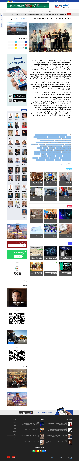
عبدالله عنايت (24, 191)
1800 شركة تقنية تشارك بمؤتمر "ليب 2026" (51, 235)
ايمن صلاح (24, 128)
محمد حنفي (17, 128)
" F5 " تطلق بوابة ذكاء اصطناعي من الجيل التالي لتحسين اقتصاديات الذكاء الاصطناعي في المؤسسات (17, 304)
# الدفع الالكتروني (68, 150)
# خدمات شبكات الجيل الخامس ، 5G (46, 152)
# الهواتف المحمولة (55, 144)
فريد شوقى (17, 119)
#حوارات (15, 442)
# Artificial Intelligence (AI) (52, 146)
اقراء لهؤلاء (24, 110)
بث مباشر (30, 11)
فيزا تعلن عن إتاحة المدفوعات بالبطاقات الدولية (52, 220)
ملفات (59, 11)
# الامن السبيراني (37, 154)
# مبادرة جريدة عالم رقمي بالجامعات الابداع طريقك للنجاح (63, 142)
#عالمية (15, 434)
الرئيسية (69, 11)
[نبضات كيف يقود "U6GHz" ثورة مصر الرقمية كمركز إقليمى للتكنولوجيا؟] (17, 28)
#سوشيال (14, 431)
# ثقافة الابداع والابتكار (43, 146)
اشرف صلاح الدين (24, 216)
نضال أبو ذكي (17, 207)
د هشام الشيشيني (17, 164)
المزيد (25, 11)
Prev (8, 297)
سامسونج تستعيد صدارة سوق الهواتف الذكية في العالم (66, 257)
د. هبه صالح (17, 136)
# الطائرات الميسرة (43, 156)
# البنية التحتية (62, 144)
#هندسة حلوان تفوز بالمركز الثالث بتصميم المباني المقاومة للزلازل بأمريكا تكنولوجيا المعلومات (53, 134)
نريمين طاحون (24, 199)
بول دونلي (17, 191)
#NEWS (15, 439)
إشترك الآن (18, 256)
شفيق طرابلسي (10, 182)
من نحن (8, 457)
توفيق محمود (24, 164)
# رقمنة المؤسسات (52, 148)
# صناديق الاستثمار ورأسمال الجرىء (44, 157)
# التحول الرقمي (68, 136)
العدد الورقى (2, 17)
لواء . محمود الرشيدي (10, 137)
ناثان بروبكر (17, 173)
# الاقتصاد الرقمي (43, 150)
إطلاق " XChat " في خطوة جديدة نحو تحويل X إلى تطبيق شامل (51, 257)
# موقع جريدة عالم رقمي (50, 140)
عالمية (47, 11)
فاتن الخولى (24, 119)
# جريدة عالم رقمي (36, 136)
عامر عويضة (17, 199)
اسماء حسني (24, 146)
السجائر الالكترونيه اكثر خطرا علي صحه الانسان (65, 235)
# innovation (60, 146)
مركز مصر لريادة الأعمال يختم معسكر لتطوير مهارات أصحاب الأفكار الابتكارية (51, 183)
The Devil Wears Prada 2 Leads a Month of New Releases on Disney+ (57, 424)
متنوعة (43, 11)
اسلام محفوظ (10, 164)
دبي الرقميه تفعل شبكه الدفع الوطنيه (37, 235)
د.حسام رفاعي (10, 207)
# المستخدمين (49, 154)
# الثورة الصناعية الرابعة (51, 156)
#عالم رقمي (57, 136)
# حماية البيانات (39, 148)
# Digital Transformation (67, 146)
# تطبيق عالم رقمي (42, 144)
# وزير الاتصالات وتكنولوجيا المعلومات (42, 138)
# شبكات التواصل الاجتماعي (56, 152)
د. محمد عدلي (17, 146)
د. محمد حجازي (24, 155)
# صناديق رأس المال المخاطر (54, 157)
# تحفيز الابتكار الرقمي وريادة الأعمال (59, 150)
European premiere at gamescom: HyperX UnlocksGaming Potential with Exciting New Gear (57, 430)
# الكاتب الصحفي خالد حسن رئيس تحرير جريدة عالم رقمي (63, 140)
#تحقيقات (14, 422)
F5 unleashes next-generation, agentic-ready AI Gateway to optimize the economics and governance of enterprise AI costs (56, 442)
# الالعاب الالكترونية (68, 144)
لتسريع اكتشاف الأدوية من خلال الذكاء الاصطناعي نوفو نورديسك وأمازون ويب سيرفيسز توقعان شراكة (29, 424)
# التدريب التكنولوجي (51, 136)
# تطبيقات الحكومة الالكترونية (66, 159)
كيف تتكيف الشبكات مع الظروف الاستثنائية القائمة (51, 273)
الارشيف (2, 25)
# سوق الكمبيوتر (48, 144)
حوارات (34, 11)
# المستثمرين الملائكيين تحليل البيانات (65, 157)
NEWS (38, 11)
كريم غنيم (10, 155)
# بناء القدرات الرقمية (44, 136)
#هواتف (15, 428)
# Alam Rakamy (43, 140)
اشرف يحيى (10, 191)
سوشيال (51, 11)
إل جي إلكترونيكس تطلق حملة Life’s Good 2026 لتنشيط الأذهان (37, 221)
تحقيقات (64, 11)
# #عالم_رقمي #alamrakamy (40, 159)
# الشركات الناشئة (36, 152)
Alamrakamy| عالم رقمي (56, 457)
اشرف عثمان (17, 155)
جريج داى (24, 207)
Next (26, 297)
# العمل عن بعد (43, 154)
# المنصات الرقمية (55, 154)
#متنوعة (15, 437)
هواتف (55, 11)
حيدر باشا (24, 181)
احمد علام (24, 173)
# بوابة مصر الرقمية (59, 156)
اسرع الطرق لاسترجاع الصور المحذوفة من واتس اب (66, 273)
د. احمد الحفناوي (10, 146)
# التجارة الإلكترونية (50, 150)
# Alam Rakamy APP (35, 144)
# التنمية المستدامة (58, 159)
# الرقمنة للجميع (35, 157)
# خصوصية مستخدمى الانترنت (66, 152)
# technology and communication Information (64, 148)
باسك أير (10, 173)
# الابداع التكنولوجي (62, 154)
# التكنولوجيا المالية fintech (50, 159)
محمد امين (10, 199)
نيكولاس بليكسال (17, 182)
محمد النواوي (10, 128)
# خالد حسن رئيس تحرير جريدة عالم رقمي (55, 138)
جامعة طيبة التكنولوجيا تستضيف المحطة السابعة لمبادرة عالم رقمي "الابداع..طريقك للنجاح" (17, 384)
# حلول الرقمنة (63, 136)
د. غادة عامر (24, 136)
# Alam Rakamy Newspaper (66, 138)
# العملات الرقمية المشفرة (67, 156)
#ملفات (15, 425)
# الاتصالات (37, 134)
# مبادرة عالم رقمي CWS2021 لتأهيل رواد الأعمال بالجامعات (45, 142)
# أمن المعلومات (45, 148)
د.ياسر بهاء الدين (10, 119)
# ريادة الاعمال (69, 154)
